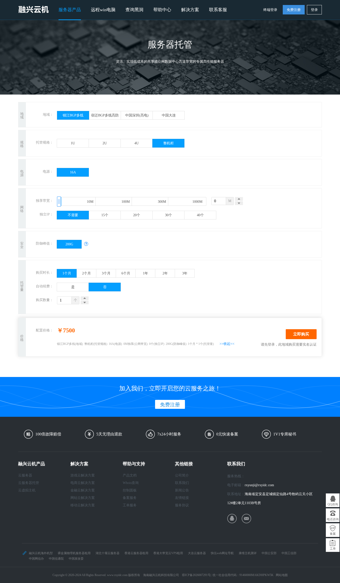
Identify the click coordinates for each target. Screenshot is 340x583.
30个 (168, 215)
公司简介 (182, 475)
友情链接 (182, 498)
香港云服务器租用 (136, 553)
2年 (165, 273)
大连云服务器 (197, 553)
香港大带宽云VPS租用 (168, 553)
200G (69, 244)
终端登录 (270, 10)
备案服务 (130, 498)
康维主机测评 (248, 553)
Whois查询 (131, 483)
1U (73, 143)
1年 (145, 273)
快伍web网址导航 (222, 553)
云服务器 (25, 475)
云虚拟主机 (27, 490)
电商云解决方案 (82, 483)
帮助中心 (162, 9)
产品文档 (130, 475)
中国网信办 (36, 558)
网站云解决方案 (82, 498)
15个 (104, 215)
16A (73, 172)
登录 (314, 10)
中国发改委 (76, 558)
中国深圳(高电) (137, 115)
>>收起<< (227, 344)
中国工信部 (289, 553)
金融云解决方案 (82, 490)
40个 (200, 215)
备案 (333, 533)
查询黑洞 (134, 9)
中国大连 (169, 115)
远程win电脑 (103, 9)
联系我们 (182, 483)
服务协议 (182, 505)
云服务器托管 (28, 483)
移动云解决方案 (82, 505)
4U (136, 143)
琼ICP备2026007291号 (196, 575)
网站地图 (282, 575)
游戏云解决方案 (82, 475)
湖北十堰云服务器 (107, 553)
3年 (184, 273)
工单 (333, 548)
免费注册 (294, 10)
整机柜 (168, 143)
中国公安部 (269, 553)
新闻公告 (182, 490)
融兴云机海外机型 (41, 553)
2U (105, 143)
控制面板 (130, 490)
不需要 (73, 215)
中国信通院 (56, 558)
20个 (136, 215)
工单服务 (130, 505)
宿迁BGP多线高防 (105, 115)
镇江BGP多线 (73, 115)
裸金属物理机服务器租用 (74, 553)
